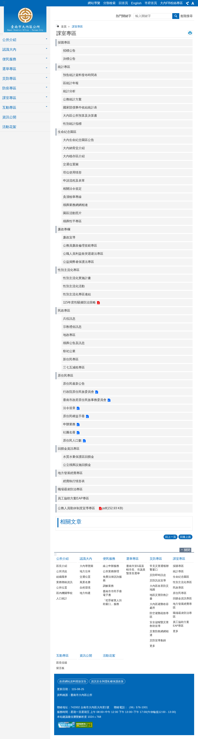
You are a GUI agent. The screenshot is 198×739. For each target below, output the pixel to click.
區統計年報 (71, 83)
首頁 (64, 26)
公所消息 (61, 571)
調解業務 (108, 585)
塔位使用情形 (72, 172)
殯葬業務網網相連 (75, 205)
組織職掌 (61, 576)
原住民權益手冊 (74, 416)
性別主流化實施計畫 (77, 278)
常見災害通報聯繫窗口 (159, 567)
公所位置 (61, 587)
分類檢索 (109, 3)
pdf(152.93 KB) (112, 508)
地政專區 (69, 335)
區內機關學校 (64, 593)
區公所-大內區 (25, 18)
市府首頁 (151, 3)
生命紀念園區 (67, 131)
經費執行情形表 (74, 481)
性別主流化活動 (74, 286)
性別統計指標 (72, 123)
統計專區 (64, 66)
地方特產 (85, 593)
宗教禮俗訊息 (72, 326)
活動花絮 (9, 127)
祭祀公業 (69, 351)
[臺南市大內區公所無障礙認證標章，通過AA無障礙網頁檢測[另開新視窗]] (84, 726)
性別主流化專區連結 (77, 294)
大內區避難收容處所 (159, 605)
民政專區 (64, 310)
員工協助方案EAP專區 (73, 498)
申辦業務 (69, 424)
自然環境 (85, 587)
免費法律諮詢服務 (112, 578)
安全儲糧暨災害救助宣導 (159, 624)
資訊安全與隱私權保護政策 (107, 681)
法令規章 (69, 408)
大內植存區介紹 (74, 156)
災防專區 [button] (9, 78)
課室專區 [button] (9, 98)
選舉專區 (132, 558)
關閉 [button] (187, 550)
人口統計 (61, 598)
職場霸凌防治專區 (70, 489)
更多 (152, 645)
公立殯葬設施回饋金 (77, 464)
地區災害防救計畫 (159, 596)
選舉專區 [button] (9, 69)
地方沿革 (85, 571)
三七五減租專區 (74, 367)
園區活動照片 (72, 213)
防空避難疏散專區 (159, 615)
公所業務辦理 (111, 571)
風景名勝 (85, 582)
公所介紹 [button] (9, 40)
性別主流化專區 (68, 270)
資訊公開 (9, 117)
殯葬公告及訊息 (74, 343)
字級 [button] (192, 3)
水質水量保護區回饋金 (78, 456)
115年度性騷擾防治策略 (79, 302)
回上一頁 (170, 536)
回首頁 (123, 3)
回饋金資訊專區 (68, 448)
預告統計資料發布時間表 (80, 75)
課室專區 (77, 26)
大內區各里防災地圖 (159, 587)
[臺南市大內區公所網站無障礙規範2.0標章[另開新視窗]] (66, 726)
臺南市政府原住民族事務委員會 (84, 400)
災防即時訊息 (158, 575)
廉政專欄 (64, 229)
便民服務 (109, 558)
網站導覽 (94, 3)
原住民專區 (65, 375)
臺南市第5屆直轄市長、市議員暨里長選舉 (135, 569)
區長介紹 (61, 565)
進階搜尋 (186, 16)
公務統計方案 (72, 99)
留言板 (60, 668)
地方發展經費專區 (70, 473)
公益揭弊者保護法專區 (78, 261)
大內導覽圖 (86, 565)
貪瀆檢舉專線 (72, 196)
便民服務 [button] (9, 59)
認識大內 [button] (9, 49)
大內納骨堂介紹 (74, 148)
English (136, 3)
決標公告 (69, 58)
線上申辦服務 (111, 565)
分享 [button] (187, 3)
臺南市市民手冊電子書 (112, 593)
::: (4, 2)
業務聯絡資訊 (64, 582)
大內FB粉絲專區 (171, 3)
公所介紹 (62, 558)
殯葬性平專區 (72, 221)
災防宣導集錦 (158, 640)
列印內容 (190, 32)
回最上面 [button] (185, 536)
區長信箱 (61, 662)
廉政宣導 (69, 237)
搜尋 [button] (175, 16)
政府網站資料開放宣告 (72, 681)
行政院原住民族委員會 (78, 391)
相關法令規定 (72, 188)
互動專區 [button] (9, 107)
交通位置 (85, 576)
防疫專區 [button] (9, 88)
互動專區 (62, 655)
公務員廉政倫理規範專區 (80, 245)
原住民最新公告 (74, 383)
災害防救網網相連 (159, 633)
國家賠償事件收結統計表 (80, 107)
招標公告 (69, 50)
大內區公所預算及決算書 (80, 115)
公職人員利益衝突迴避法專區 (83, 253)
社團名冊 (69, 432)
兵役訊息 (69, 318)
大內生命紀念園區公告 (78, 140)
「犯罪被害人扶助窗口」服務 (112, 602)
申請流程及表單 (74, 180)
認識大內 (86, 558)
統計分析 (69, 91)
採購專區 (64, 42)
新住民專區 (71, 359)
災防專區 (156, 558)
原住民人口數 (72, 440)
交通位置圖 (71, 164)
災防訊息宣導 (158, 580)
